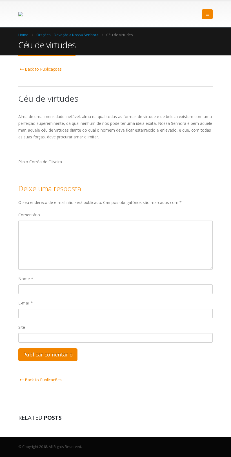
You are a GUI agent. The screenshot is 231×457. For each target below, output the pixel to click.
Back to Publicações (43, 69)
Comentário (29, 214)
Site (21, 327)
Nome (25, 278)
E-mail (25, 303)
